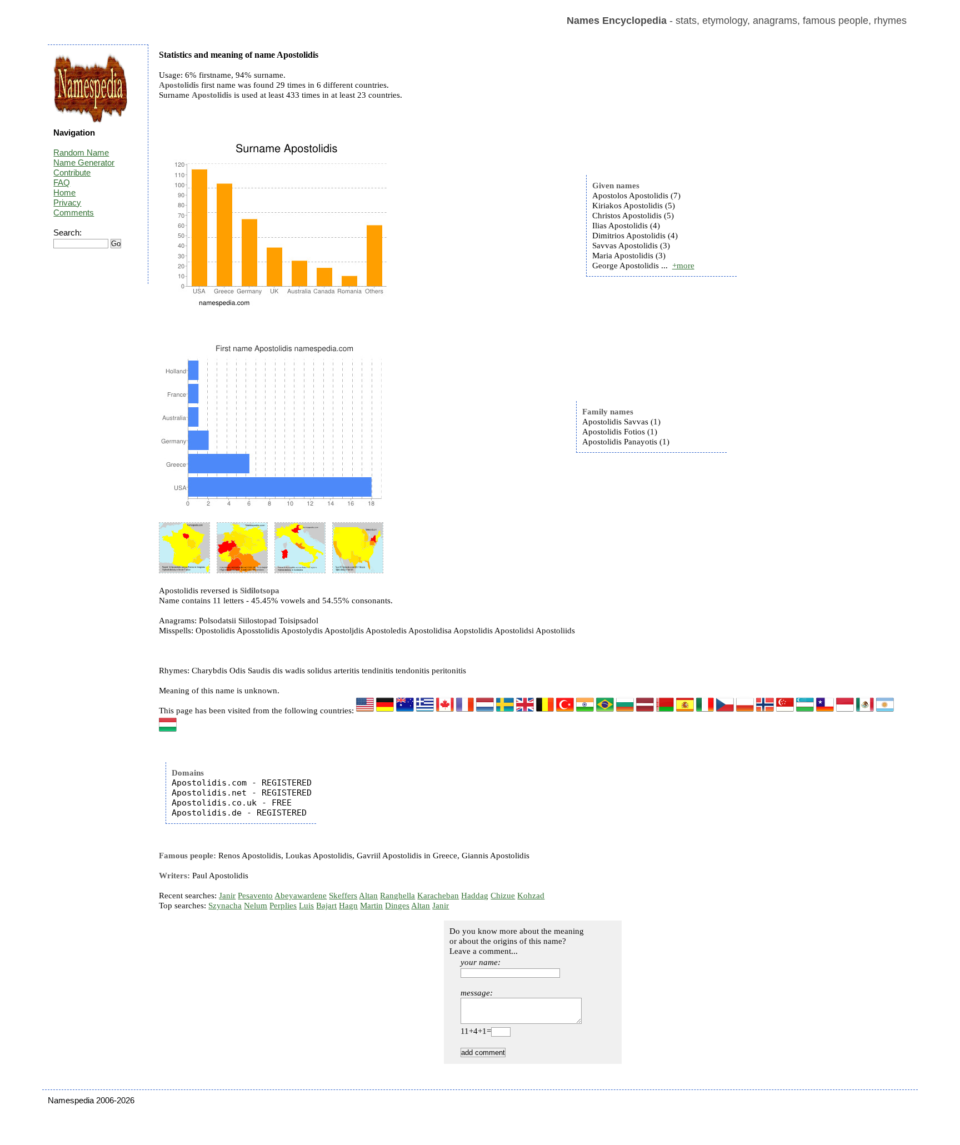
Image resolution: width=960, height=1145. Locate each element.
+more (683, 265)
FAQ (61, 182)
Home (64, 192)
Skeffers (343, 895)
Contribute (72, 172)
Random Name (81, 152)
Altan (368, 895)
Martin (371, 905)
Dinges (397, 905)
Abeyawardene (300, 895)
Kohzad (530, 895)
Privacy (67, 202)
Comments (73, 212)
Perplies (283, 905)
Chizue (503, 895)
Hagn (348, 905)
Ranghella (397, 895)
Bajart (326, 905)
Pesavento (255, 895)
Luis (306, 905)
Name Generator (83, 162)
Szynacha (225, 905)
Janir (227, 895)
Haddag (474, 895)
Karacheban (438, 895)
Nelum (255, 905)
